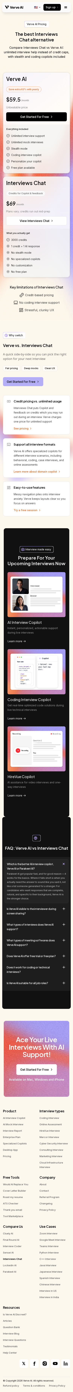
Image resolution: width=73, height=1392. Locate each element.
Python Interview (49, 1252)
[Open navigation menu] (65, 7)
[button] (36, 881)
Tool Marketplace (13, 1216)
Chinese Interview (49, 1284)
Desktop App (10, 1149)
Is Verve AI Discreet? (15, 1314)
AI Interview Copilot (14, 1117)
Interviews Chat (12, 1258)
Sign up (51, 7)
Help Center (10, 1352)
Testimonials (10, 1346)
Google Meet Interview (52, 1239)
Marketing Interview (50, 1156)
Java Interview (47, 1265)
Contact (44, 1190)
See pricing (21, 428)
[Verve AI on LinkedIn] (65, 1363)
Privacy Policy (47, 1209)
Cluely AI (8, 1233)
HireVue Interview (49, 1130)
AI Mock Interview (13, 1124)
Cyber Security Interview (53, 1143)
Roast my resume (13, 1197)
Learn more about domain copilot (35, 471)
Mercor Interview (49, 1137)
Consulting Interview (51, 1149)
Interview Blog (11, 1333)
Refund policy (11, 1385)
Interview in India (49, 1297)
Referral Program (49, 1197)
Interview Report (12, 1130)
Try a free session (25, 510)
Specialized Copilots (15, 1143)
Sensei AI (8, 1252)
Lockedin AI (9, 1265)
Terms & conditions (34, 1385)
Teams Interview (49, 1246)
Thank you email (12, 1209)
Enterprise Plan (11, 1137)
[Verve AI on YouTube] (55, 1363)
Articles (7, 1320)
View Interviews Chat (34, 221)
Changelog (45, 1203)
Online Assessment (50, 1124)
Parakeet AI (9, 1271)
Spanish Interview (49, 1278)
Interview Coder (12, 1246)
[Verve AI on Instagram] (44, 1363)
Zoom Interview (48, 1233)
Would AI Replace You (15, 1184)
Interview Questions (14, 1339)
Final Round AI (11, 1239)
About (42, 1184)
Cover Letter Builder (14, 1190)
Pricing (7, 1156)
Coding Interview (49, 1117)
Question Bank (11, 1327)
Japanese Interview (50, 1271)
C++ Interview (47, 1258)
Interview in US (48, 1290)
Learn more (14, 641)
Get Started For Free (34, 117)
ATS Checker (10, 1203)
